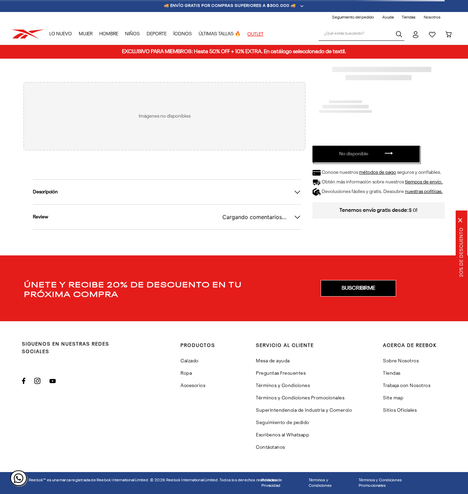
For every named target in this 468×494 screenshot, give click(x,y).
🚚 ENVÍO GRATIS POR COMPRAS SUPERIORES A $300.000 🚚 (230, 6)
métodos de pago (377, 172)
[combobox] (361, 34)
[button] (358, 288)
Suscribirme (358, 288)
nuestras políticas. (424, 191)
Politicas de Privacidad (271, 483)
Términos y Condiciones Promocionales (380, 483)
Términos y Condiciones (320, 483)
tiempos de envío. (424, 182)
